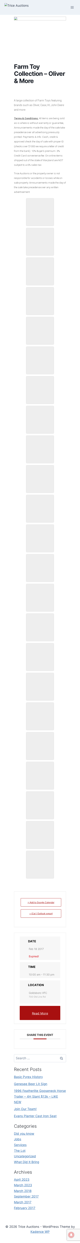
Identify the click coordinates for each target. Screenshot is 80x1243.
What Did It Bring (26, 1162)
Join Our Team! (25, 1109)
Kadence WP (40, 1232)
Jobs (17, 1139)
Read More (40, 1013)
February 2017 (24, 1208)
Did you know (24, 1133)
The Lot (19, 1151)
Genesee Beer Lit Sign (30, 1084)
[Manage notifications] (71, 1235)
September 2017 (26, 1196)
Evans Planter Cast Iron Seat (35, 1116)
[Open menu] (72, 7)
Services (20, 1145)
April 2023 (21, 1179)
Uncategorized (25, 1156)
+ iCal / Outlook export (41, 913)
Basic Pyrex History (28, 1077)
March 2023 (23, 1185)
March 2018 (22, 1191)
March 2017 (22, 1202)
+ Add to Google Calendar (41, 902)
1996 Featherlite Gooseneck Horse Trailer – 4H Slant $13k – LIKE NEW (40, 1096)
